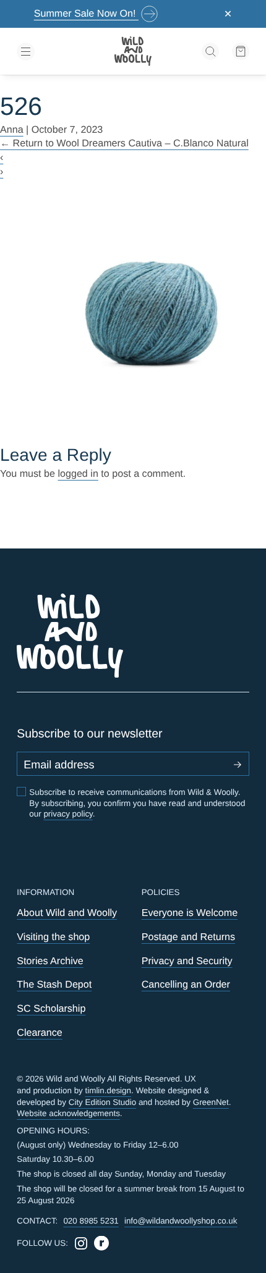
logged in (78, 473)
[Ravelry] (101, 1243)
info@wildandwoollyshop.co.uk (181, 1220)
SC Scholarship (51, 1008)
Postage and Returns (188, 937)
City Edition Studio (102, 1102)
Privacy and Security (187, 961)
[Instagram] (81, 1243)
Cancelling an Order (186, 984)
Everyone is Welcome (190, 912)
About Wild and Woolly (67, 912)
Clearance (39, 1032)
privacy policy (67, 813)
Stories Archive (50, 961)
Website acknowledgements (68, 1113)
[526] (133, 311)
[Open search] (210, 51)
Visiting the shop (53, 937)
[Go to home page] (133, 51)
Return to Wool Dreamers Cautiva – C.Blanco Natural (124, 143)
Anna (12, 129)
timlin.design (108, 1090)
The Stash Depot (54, 984)
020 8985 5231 (90, 1220)
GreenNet (211, 1102)
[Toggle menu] (53, 52)
